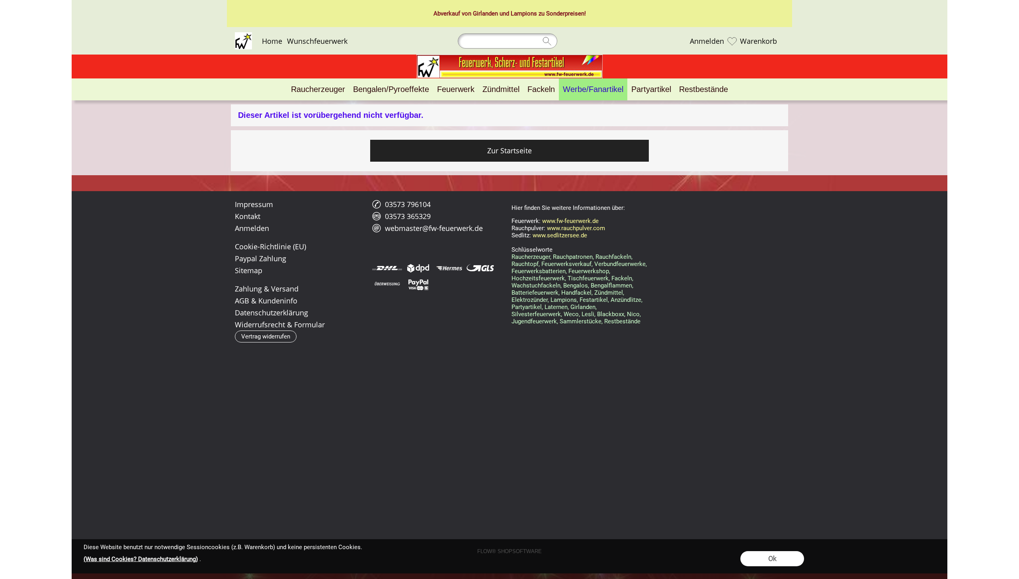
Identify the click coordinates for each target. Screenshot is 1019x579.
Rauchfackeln (613, 256)
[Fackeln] (541, 89)
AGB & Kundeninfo (266, 300)
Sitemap (248, 270)
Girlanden (485, 13)
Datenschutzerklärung (271, 312)
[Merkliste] (732, 41)
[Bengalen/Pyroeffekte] (391, 89)
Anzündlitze (626, 299)
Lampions (524, 13)
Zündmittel (608, 292)
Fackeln (621, 278)
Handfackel (576, 292)
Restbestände (622, 321)
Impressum (254, 204)
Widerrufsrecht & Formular (280, 324)
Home (272, 41)
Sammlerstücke (580, 321)
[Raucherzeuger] (318, 89)
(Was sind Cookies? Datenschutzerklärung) (141, 559)
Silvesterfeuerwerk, (536, 314)
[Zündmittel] (500, 89)
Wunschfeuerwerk (317, 41)
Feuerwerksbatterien (538, 271)
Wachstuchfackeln (535, 285)
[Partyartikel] (651, 89)
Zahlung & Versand (267, 288)
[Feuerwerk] (455, 89)
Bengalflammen (611, 285)
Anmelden (707, 41)
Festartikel (594, 299)
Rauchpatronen (573, 256)
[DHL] (387, 268)
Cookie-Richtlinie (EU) (270, 246)
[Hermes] (449, 268)
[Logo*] (243, 35)
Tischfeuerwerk (588, 278)
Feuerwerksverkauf (566, 264)
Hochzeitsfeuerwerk (538, 278)
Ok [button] (772, 558)
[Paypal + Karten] (418, 284)
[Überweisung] (387, 284)
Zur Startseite (509, 150)
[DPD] (418, 268)
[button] (266, 336)
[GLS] (480, 268)
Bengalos (575, 285)
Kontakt (247, 216)
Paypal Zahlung (260, 258)
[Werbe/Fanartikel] (593, 89)
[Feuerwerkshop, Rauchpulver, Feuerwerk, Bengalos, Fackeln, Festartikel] (509, 58)
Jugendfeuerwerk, (534, 321)
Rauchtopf (525, 264)
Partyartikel (526, 307)
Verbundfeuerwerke (620, 264)
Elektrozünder (529, 299)
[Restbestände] (703, 89)
